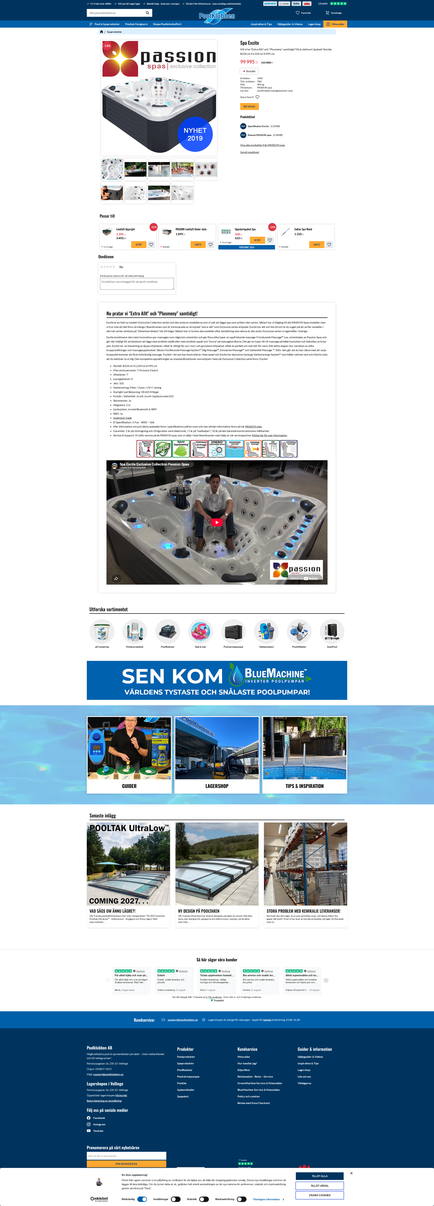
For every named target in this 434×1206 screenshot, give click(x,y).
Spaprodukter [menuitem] (185, 1063)
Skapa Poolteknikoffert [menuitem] (167, 24)
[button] (303, 12)
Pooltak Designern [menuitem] (136, 24)
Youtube (98, 1130)
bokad (267, 1019)
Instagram (99, 1124)
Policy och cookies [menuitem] (249, 1096)
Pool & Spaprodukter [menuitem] (107, 24)
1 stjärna (101, 266)
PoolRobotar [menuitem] (184, 1069)
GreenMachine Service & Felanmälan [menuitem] (260, 1083)
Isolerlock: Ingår (122, 417)
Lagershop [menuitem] (314, 24)
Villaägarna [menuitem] (304, 1083)
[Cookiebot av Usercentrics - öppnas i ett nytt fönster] (99, 1199)
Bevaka (249, 106)
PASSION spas (264, 87)
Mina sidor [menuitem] (338, 24)
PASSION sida (253, 426)
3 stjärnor (107, 266)
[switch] (176, 1199)
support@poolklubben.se (183, 1019)
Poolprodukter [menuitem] (186, 1056)
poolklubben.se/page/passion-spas (275, 90)
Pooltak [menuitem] (181, 1083)
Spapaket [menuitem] (183, 1096)
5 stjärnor (113, 266)
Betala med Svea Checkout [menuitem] (254, 1102)
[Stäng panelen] (351, 1173)
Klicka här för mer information (269, 435)
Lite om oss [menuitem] (304, 1076)
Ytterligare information (266, 1199)
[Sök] (147, 13)
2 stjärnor (104, 266)
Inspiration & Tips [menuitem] (261, 24)
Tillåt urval (320, 1185)
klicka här (121, 1095)
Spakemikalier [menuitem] (185, 1089)
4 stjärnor (110, 266)
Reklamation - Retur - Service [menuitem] (255, 1076)
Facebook (99, 1117)
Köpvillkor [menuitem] (244, 1069)
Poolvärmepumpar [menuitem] (188, 1076)
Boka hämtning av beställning (104, 1100)
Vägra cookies (320, 1195)
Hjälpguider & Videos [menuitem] (290, 24)
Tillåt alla (320, 1176)
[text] (249, 61)
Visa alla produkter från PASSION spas (262, 145)
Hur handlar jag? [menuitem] (247, 1063)
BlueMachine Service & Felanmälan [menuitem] (259, 1089)
